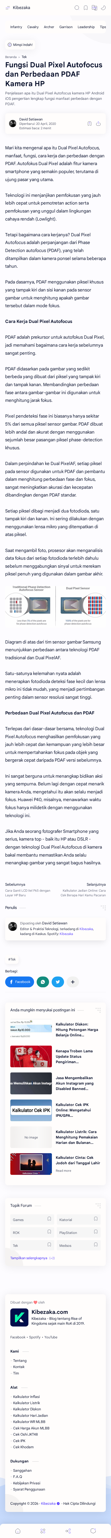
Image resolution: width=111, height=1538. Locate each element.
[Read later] (89, 123)
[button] (94, 8)
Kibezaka (21, 7)
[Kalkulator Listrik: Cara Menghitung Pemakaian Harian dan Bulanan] (31, 1137)
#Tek (11, 959)
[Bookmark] (86, 8)
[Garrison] (66, 27)
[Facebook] (17, 1337)
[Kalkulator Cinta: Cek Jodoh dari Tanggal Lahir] (31, 1164)
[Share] (68, 1530)
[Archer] (49, 27)
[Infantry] (16, 27)
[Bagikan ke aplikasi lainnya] (73, 981)
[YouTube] (50, 1337)
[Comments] (93, 1530)
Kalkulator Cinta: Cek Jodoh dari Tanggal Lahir (78, 1160)
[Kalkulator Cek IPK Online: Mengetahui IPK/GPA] (31, 1110)
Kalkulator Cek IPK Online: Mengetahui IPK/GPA (73, 1110)
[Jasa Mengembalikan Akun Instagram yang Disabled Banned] (31, 1083)
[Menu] (43, 1530)
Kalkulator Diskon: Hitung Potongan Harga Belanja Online (77, 1029)
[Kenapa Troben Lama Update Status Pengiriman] (31, 1056)
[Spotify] (35, 1337)
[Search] (77, 8)
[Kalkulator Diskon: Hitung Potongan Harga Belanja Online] (31, 1029)
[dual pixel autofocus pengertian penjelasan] (55, 607)
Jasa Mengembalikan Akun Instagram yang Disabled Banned (75, 1083)
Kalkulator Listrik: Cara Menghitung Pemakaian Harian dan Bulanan (77, 1137)
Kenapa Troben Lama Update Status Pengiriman (74, 1056)
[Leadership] (86, 27)
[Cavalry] (33, 27)
